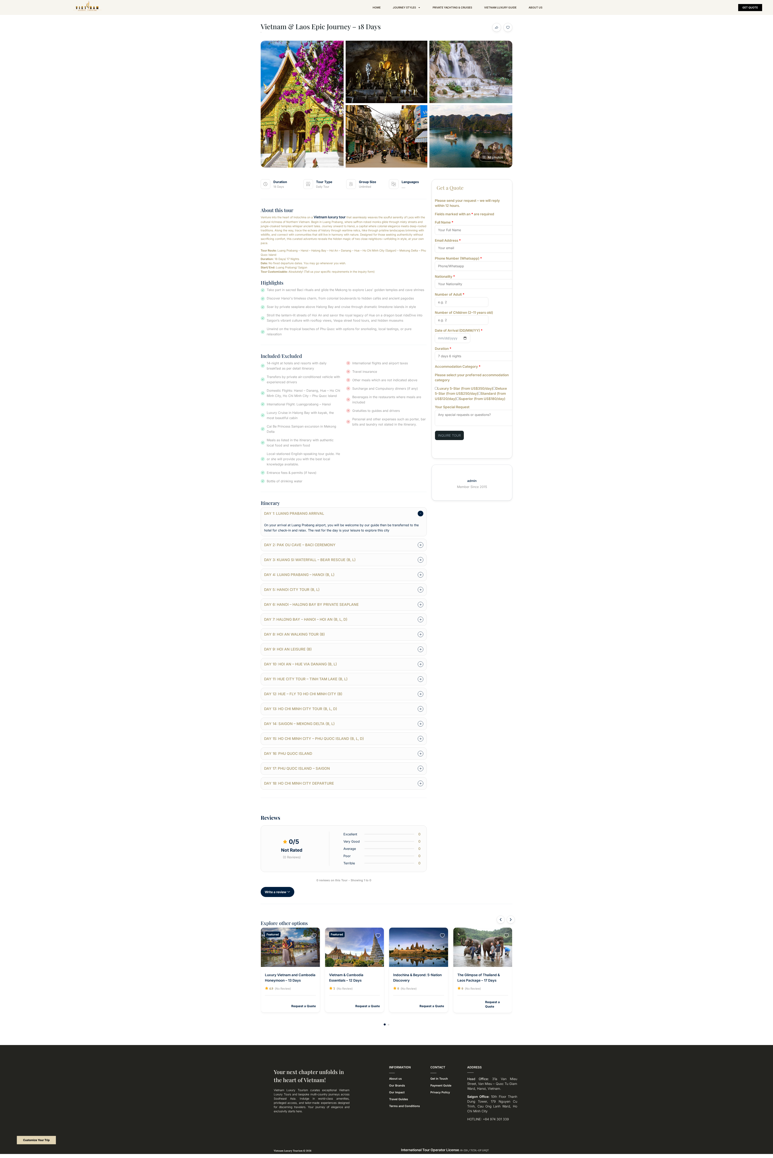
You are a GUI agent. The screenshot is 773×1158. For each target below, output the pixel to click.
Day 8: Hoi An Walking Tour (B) (294, 634)
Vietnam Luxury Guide (500, 7)
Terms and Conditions (404, 1106)
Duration (443, 349)
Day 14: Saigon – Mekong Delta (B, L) (299, 724)
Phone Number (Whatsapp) (458, 258)
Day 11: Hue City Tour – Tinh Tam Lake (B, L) (306, 679)
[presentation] (501, 920)
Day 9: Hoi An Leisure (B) (288, 649)
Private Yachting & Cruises (452, 7)
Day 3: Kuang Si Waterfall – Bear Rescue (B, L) (310, 560)
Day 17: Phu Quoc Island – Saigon (297, 768)
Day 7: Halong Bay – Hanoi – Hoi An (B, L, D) (305, 619)
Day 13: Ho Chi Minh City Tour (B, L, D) (300, 709)
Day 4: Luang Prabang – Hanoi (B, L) (299, 575)
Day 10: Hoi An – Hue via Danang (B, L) (300, 664)
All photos (495, 157)
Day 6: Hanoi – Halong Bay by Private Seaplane (311, 604)
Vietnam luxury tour (330, 217)
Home (377, 7)
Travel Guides (398, 1099)
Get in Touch (439, 1078)
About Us (535, 7)
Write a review (276, 892)
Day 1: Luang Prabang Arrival (294, 513)
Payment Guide (440, 1085)
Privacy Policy (440, 1092)
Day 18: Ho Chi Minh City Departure (299, 783)
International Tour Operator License (430, 1150)
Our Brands (397, 1085)
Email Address (448, 240)
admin (472, 481)
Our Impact (397, 1092)
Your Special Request (452, 407)
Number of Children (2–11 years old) (464, 313)
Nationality (445, 276)
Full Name (444, 222)
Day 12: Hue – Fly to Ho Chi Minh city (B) (303, 694)
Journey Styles (404, 7)
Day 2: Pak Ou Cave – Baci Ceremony (300, 545)
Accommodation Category (458, 367)
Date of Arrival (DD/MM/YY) (459, 330)
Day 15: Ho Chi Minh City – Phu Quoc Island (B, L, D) (314, 738)
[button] (385, 1024)
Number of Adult (449, 294)
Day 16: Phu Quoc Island (288, 753)
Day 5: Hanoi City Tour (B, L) (292, 589)
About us (395, 1078)
